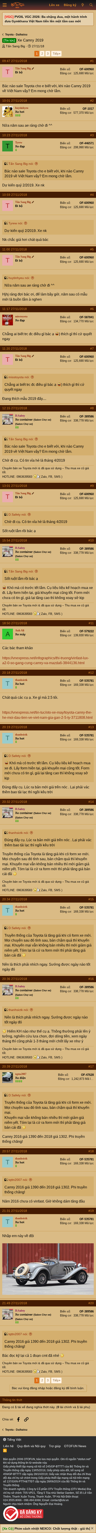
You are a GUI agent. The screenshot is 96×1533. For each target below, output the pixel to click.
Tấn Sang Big (15, 46)
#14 (91, 802)
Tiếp (56, 53)
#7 (92, 348)
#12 (91, 672)
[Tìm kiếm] (91, 5)
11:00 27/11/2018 (14, 249)
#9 (92, 486)
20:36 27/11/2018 (14, 979)
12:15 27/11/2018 (14, 408)
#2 (92, 100)
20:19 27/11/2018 (14, 727)
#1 (92, 61)
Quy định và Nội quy (31, 1446)
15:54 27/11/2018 (14, 540)
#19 (91, 1211)
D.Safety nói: (17, 514)
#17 (91, 1066)
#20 (91, 1303)
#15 (91, 899)
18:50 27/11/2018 (14, 623)
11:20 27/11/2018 (14, 348)
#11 (91, 623)
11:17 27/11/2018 (14, 309)
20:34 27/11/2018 (14, 899)
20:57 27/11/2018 (14, 1151)
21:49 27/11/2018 (14, 1303)
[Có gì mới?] (83, 5)
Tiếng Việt (13, 1439)
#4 (92, 194)
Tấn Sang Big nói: (21, 163)
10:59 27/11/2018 (14, 194)
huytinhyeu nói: (19, 278)
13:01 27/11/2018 (14, 486)
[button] (4, 5)
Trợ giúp (55, 1446)
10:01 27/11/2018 (14, 100)
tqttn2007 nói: (18, 1180)
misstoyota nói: (19, 377)
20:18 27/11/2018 (14, 672)
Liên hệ (8, 1446)
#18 (91, 1151)
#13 (91, 727)
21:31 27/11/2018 (14, 1211)
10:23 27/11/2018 (14, 135)
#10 (91, 540)
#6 (92, 309)
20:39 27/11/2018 (14, 1066)
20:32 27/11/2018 (14, 802)
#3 (92, 135)
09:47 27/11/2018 (14, 61)
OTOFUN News (75, 1446)
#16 (91, 979)
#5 (92, 249)
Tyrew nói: (15, 223)
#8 (92, 408)
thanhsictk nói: (18, 833)
